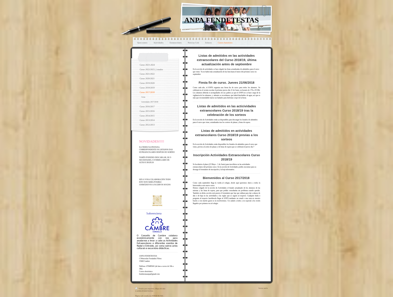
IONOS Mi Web (157, 296)
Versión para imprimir (146, 288)
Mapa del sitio (160, 288)
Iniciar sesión (263, 288)
